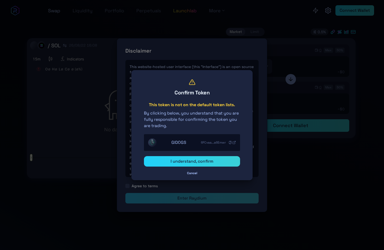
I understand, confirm (192, 161)
